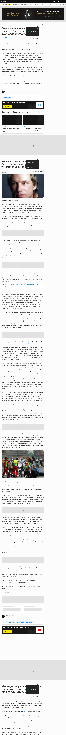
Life (35, 4)
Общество (26, 126)
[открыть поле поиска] (61, 2)
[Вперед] (46, 84)
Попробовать (30, 34)
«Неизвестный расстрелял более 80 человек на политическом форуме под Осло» (21, 261)
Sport (43, 4)
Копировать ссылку (39, 38)
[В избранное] (20, 82)
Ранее (3, 732)
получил (25, 676)
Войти (54, 1)
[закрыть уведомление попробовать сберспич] (37, 29)
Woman (38, 4)
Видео (31, 4)
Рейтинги (15, 4)
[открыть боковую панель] (58, 2)
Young (47, 4)
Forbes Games (5, 4)
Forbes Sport (5, 126)
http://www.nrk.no (31, 552)
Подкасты (26, 4)
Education (52, 4)
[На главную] (3, 1)
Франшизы (20, 4)
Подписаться (7, 106)
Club (56, 4)
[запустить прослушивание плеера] (37, 25)
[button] (64, 2)
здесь (18, 552)
